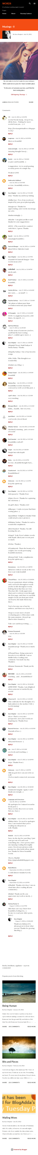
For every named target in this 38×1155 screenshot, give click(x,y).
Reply (10, 134)
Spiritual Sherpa (13, 325)
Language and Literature (16, 799)
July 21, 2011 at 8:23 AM (23, 674)
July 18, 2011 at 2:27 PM (25, 491)
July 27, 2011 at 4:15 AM (19, 749)
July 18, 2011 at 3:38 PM (24, 567)
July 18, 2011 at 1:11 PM (23, 481)
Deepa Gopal (12, 372)
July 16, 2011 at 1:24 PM (27, 246)
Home (4, 13)
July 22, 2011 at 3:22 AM (25, 699)
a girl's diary (12, 395)
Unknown (11, 481)
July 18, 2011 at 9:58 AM (21, 449)
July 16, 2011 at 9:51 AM (25, 193)
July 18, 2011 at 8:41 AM (27, 426)
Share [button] (31, 102)
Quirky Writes (12, 290)
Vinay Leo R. (12, 699)
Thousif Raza (12, 579)
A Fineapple (12, 313)
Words (6, 3)
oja (9, 749)
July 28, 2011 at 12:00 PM (18, 802)
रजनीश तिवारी (11, 269)
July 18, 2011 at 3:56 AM (24, 416)
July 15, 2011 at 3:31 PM (19, 117)
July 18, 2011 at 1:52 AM (25, 395)
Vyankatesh (12, 470)
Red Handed (12, 439)
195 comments (14, 1026)
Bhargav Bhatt (13, 406)
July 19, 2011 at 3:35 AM (17, 633)
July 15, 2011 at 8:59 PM (23, 138)
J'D (9, 117)
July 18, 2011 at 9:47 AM (25, 439)
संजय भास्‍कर (11, 674)
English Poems (13, 102)
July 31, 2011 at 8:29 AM (22, 835)
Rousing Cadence (26, 13)
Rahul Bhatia (12, 867)
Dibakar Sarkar (13, 426)
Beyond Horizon (13, 728)
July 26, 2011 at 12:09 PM (25, 739)
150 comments (14, 1138)
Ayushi (10, 236)
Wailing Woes (9, 1117)
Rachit (10, 159)
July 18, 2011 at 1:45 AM (24, 383)
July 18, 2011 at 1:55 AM (26, 406)
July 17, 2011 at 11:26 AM (25, 313)
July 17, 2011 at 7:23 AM (27, 300)
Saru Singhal (12, 193)
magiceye (11, 138)
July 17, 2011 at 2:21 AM (25, 280)
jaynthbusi (11, 416)
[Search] (30, 3)
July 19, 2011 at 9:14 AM (25, 644)
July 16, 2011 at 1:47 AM (26, 149)
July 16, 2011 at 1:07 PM (21, 236)
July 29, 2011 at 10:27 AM (26, 818)
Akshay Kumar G (13, 904)
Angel (10, 449)
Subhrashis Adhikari (14, 180)
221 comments (14, 1082)
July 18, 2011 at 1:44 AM (25, 372)
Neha (10, 460)
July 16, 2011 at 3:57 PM (25, 257)
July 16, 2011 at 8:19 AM (17, 182)
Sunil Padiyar (12, 280)
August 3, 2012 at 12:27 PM (18, 906)
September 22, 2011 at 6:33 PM (19, 882)
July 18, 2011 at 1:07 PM (24, 470)
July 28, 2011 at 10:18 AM (26, 787)
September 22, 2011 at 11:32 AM (20, 870)
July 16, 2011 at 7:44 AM (21, 159)
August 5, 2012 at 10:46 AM (24, 921)
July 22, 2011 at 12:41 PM (25, 714)
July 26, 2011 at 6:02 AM (27, 728)
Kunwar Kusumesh (14, 631)
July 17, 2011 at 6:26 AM (26, 290)
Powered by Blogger (20, 1149)
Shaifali (10, 835)
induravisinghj (12, 149)
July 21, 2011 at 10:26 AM (26, 684)
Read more (32, 1026)
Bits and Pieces (10, 1061)
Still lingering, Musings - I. (19, 94)
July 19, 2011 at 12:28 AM (26, 579)
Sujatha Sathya (13, 300)
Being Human (9, 1005)
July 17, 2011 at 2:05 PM (25, 342)
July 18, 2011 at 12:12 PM (21, 460)
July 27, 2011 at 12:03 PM (25, 759)
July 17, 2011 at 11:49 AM (18, 328)
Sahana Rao (12, 383)
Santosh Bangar (13, 246)
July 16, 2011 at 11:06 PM (24, 269)
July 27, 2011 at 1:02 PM (23, 770)
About (13, 13)
